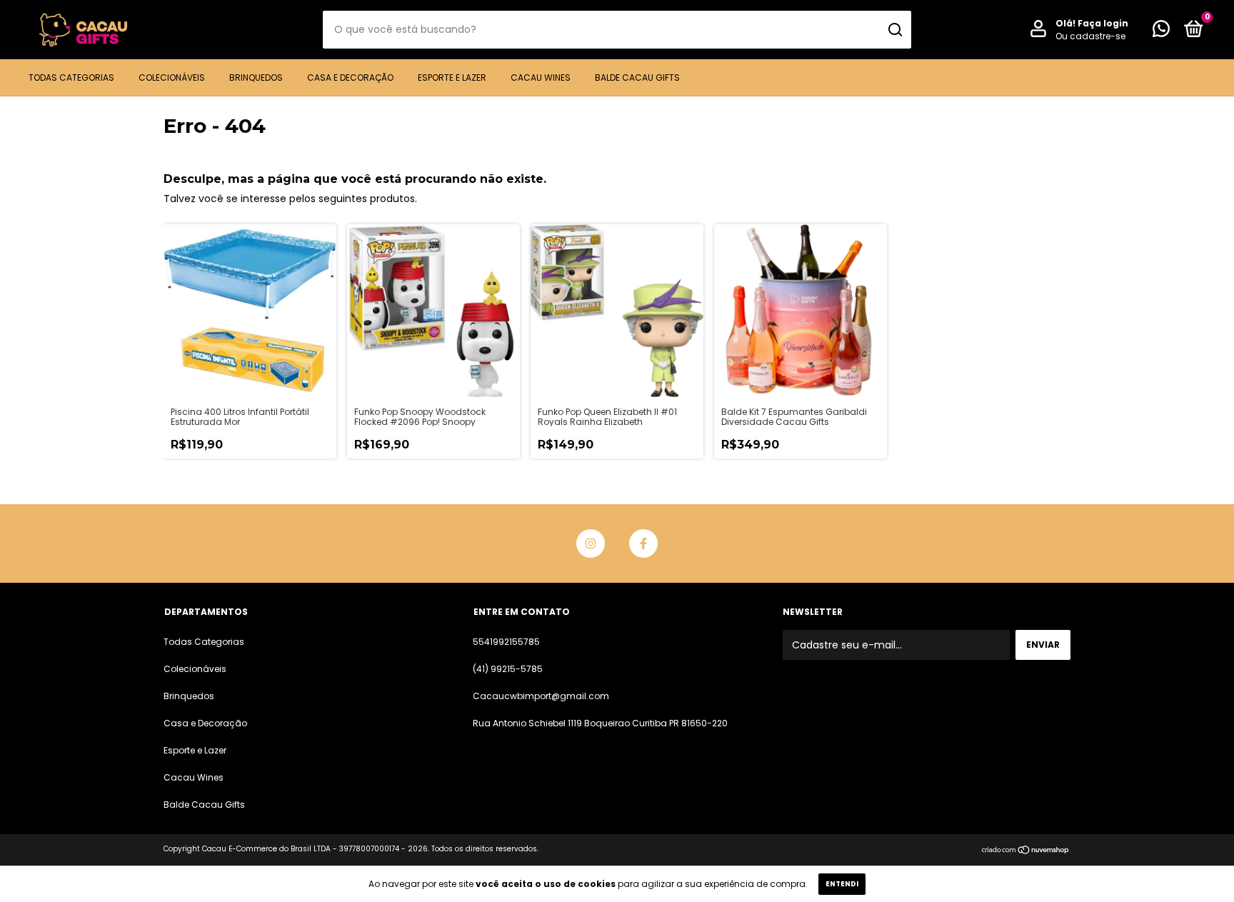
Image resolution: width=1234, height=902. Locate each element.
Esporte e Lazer (452, 77)
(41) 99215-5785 (508, 669)
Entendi (842, 883)
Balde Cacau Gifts (637, 77)
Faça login (1103, 23)
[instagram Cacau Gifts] (590, 543)
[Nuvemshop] (1025, 850)
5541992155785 (506, 642)
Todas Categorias (71, 77)
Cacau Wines (541, 77)
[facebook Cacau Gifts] (643, 543)
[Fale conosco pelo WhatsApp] (1161, 32)
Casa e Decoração (350, 77)
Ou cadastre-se (1090, 36)
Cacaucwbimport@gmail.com (541, 696)
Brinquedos (256, 77)
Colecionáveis (172, 77)
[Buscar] (894, 30)
